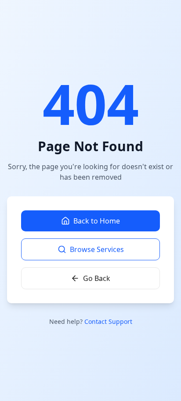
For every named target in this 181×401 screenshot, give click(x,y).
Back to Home (96, 221)
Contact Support (108, 321)
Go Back (96, 278)
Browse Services (97, 249)
